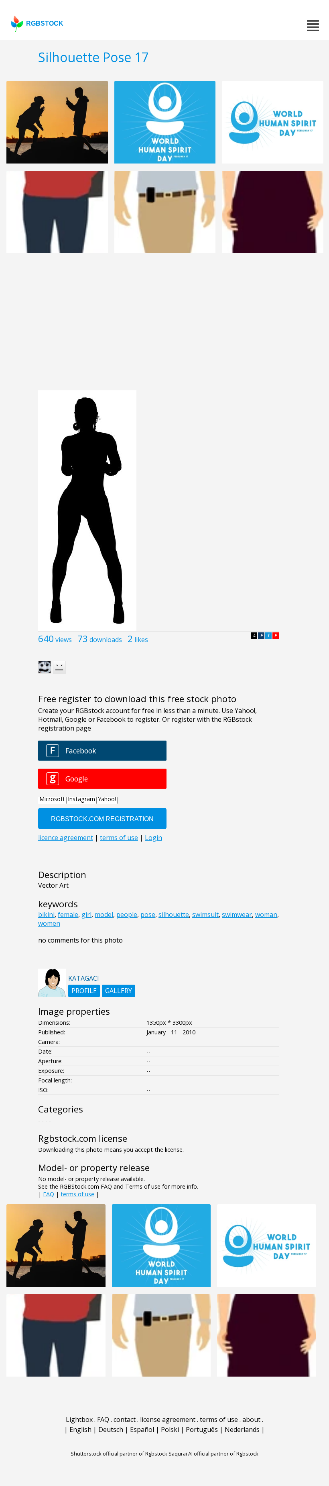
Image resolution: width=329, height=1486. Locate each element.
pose (147, 914)
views (63, 639)
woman (266, 914)
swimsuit (205, 914)
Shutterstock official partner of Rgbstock (119, 1453)
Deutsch (110, 1429)
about (251, 1419)
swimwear (237, 914)
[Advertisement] (164, 326)
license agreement (167, 1419)
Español (142, 1429)
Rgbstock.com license (82, 1138)
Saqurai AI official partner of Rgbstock (213, 1453)
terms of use (77, 1194)
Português (202, 1429)
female (68, 914)
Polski (170, 1429)
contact (125, 1419)
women (49, 923)
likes (141, 639)
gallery (118, 990)
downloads (105, 639)
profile (84, 990)
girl (86, 914)
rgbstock (44, 23)
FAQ (48, 1194)
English (80, 1429)
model (104, 914)
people (126, 914)
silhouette (173, 914)
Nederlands (242, 1429)
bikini (46, 914)
